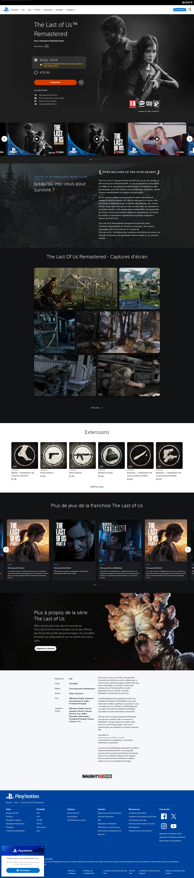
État (99, 820)
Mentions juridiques (72, 871)
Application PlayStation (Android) (172, 837)
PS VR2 (39, 820)
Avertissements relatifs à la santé (111, 737)
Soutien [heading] (101, 809)
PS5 (23, 10)
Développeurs (134, 827)
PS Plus (37, 10)
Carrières (9, 816)
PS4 (38, 816)
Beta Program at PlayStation (170, 840)
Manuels (101, 834)
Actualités (59, 10)
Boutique (14, 10)
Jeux (29, 10)
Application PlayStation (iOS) (170, 833)
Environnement (73, 813)
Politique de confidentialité (89, 871)
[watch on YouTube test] (120, 152)
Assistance (70, 10)
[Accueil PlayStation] (6, 10)
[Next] (190, 139)
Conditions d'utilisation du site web (115, 871)
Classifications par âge (137, 820)
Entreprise (10, 827)
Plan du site (132, 871)
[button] (97, 139)
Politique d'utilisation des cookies (175, 871)
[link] (28, 549)
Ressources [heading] (134, 809)
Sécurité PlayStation (106, 816)
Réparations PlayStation (107, 823)
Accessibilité (72, 816)
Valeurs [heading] (71, 809)
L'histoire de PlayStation (15, 831)
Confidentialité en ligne (76, 820)
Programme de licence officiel (140, 831)
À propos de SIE (12, 813)
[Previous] (4, 139)
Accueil (9, 802)
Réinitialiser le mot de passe (109, 827)
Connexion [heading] (164, 809)
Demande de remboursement (109, 831)
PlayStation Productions (15, 823)
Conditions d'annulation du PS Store (143, 816)
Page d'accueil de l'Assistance (110, 813)
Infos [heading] (8, 809)
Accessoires (48, 10)
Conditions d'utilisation (137, 813)
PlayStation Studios (13, 820)
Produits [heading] (41, 809)
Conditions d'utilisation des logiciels (149, 871)
